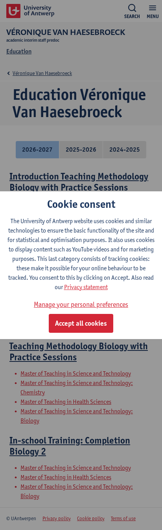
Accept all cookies (81, 323)
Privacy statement (86, 287)
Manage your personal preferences (81, 304)
